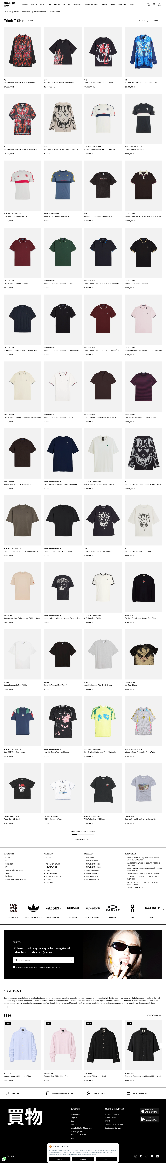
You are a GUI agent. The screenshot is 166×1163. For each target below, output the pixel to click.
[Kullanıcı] (154, 4)
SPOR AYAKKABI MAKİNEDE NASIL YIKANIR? (143, 874)
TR (8, 1156)
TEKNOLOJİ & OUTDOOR (14, 870)
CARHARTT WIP (51, 873)
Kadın (42, 4)
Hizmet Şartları (77, 1131)
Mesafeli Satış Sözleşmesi (81, 1128)
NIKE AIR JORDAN (92, 880)
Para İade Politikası (78, 1135)
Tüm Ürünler (152, 1016)
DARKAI (48, 880)
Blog (72, 1138)
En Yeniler (24, 4)
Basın (73, 1121)
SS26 (132, 4)
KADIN (7, 858)
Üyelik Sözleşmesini (23, 967)
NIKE (48, 861)
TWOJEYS (49, 883)
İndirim (112, 4)
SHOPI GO (49, 858)
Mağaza (74, 1117)
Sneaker (57, 4)
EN (12, 1156)
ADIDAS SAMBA (92, 861)
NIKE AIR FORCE (92, 876)
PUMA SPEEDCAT (92, 873)
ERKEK (8, 861)
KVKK (107, 1121)
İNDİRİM (8, 876)
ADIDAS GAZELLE (92, 870)
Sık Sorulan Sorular (113, 1128)
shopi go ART (122, 4)
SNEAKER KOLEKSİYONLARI (15, 880)
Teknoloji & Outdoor (92, 4)
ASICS (48, 870)
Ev (69, 4)
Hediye (104, 4)
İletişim (74, 1124)
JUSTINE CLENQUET (53, 876)
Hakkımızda (75, 1114)
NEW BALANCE (51, 867)
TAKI (7, 873)
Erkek (49, 4)
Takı (63, 4)
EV (6, 867)
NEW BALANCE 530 (93, 864)
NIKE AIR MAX (91, 858)
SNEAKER (9, 864)
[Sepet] (159, 4)
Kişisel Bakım (77, 4)
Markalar (34, 4)
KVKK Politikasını (39, 967)
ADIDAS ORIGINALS (53, 864)
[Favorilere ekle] (38, 29)
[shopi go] (9, 4)
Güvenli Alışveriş (112, 1114)
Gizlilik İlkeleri (111, 1117)
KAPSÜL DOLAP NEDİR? (135, 887)
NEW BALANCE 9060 (94, 867)
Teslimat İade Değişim (114, 1124)
